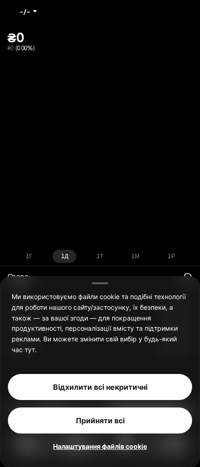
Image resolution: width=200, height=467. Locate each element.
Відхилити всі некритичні (100, 386)
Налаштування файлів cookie (100, 446)
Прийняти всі (100, 420)
